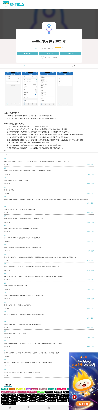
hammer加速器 (64, 397)
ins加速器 (32, 395)
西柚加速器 (33, 397)
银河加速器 (5, 397)
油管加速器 (67, 395)
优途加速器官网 (13, 392)
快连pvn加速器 (52, 397)
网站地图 (4, 389)
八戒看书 (41, 392)
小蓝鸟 (4, 392)
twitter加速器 (24, 397)
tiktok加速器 (61, 389)
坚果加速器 (43, 389)
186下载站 (32, 400)
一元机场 (59, 395)
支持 (88, 164)
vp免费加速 (40, 395)
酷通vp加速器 (51, 400)
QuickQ (12, 389)
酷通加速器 (14, 400)
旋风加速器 (32, 392)
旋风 (28, 389)
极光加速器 (14, 397)
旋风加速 (34, 389)
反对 (92, 164)
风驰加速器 (23, 392)
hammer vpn (50, 395)
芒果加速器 (58, 392)
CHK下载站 (42, 397)
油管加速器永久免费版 (8, 395)
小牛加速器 (52, 389)
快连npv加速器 (22, 395)
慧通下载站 (41, 400)
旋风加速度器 (21, 389)
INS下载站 (49, 392)
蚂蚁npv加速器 (68, 392)
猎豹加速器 (23, 400)
